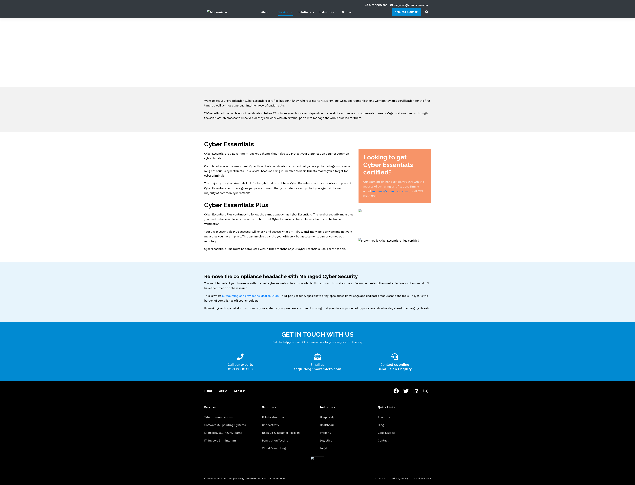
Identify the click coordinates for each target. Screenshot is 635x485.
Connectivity (270, 425)
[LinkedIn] (416, 391)
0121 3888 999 (378, 5)
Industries (326, 12)
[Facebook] (396, 391)
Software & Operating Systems (225, 425)
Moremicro (220, 478)
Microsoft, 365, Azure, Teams (223, 433)
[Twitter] (406, 391)
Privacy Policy (400, 478)
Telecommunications (218, 417)
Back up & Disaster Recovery (281, 433)
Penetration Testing (275, 440)
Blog (381, 425)
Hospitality (327, 417)
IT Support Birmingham (220, 440)
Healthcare (327, 425)
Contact (347, 12)
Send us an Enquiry (395, 369)
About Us (384, 417)
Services (283, 12)
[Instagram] (426, 391)
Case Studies (386, 433)
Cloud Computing (274, 448)
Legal (323, 448)
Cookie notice (422, 478)
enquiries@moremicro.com (411, 5)
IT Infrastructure (273, 417)
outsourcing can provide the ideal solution (250, 296)
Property (325, 433)
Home (208, 391)
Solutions (304, 12)
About (265, 12)
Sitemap (380, 478)
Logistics (326, 440)
